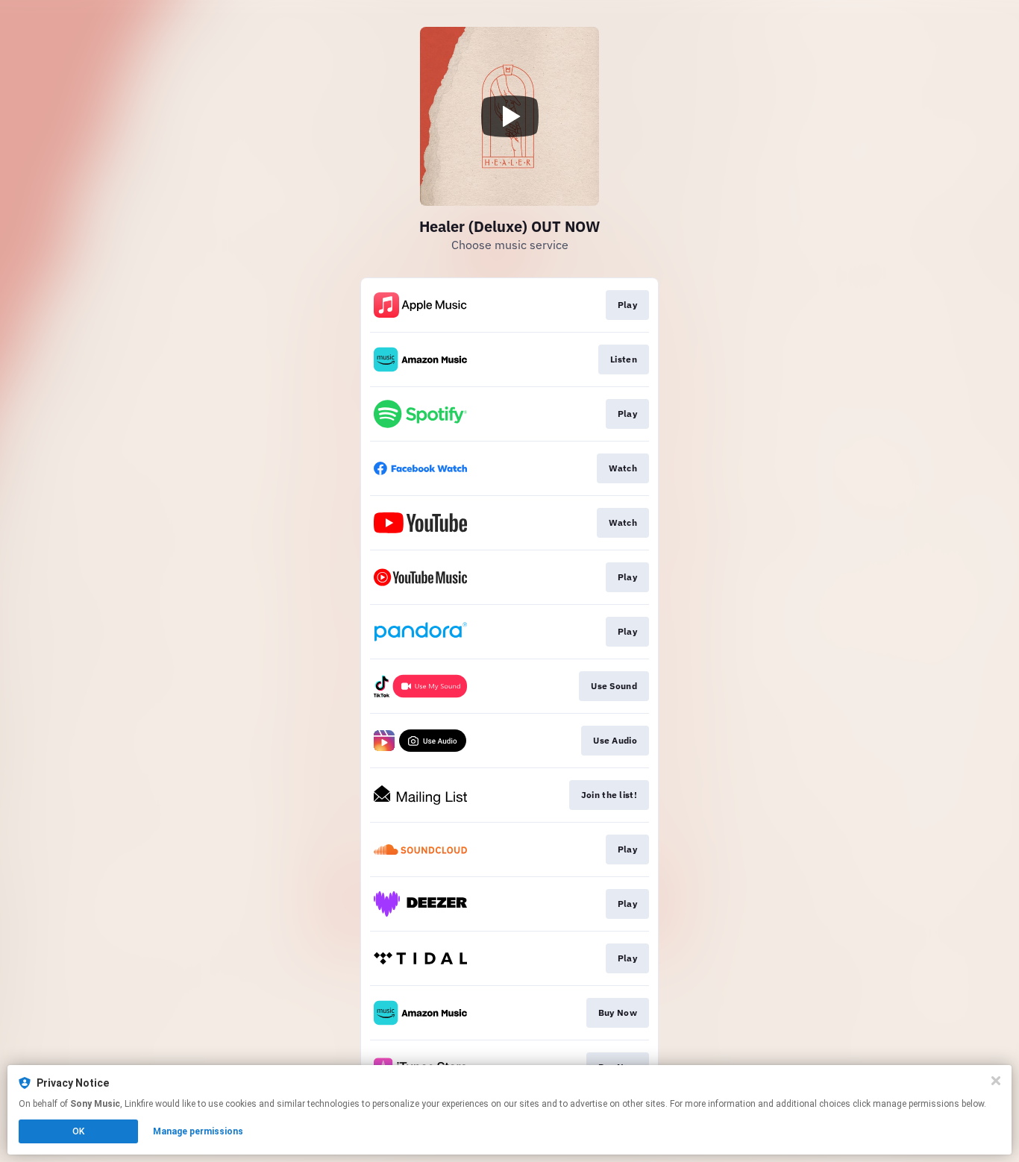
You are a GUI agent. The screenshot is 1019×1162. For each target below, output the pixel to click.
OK (78, 1131)
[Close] (996, 1081)
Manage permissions (198, 1131)
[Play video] (509, 116)
